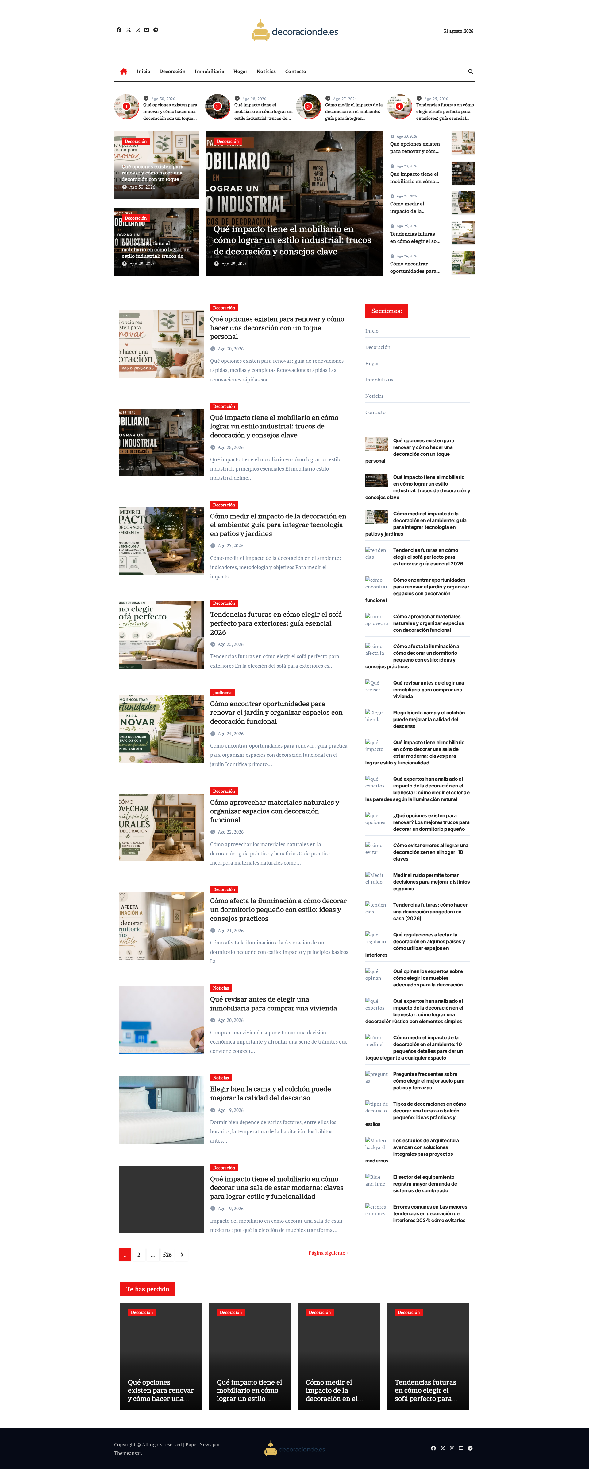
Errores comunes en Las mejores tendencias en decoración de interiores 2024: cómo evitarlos (430, 1213)
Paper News (198, 1444)
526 (167, 1254)
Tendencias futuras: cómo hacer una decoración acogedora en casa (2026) (430, 911)
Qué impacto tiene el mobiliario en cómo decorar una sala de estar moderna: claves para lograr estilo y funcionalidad (277, 1187)
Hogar (240, 71)
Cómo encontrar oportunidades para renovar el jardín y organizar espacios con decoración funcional (276, 712)
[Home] (124, 71)
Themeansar (127, 1453)
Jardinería (222, 692)
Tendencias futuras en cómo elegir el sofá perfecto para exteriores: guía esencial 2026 (276, 623)
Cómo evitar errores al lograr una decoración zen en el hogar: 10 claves (431, 852)
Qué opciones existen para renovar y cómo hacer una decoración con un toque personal (152, 176)
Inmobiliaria (209, 71)
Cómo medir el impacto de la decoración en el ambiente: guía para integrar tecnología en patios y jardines (354, 118)
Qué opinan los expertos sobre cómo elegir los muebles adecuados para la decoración (428, 978)
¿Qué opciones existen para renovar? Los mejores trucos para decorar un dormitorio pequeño (431, 822)
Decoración (173, 71)
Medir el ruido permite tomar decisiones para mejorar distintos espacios (431, 882)
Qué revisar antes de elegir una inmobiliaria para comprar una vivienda (273, 1003)
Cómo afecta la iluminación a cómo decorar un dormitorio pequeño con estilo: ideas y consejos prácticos (278, 909)
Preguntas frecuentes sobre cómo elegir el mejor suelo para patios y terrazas (428, 1081)
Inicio (143, 71)
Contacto (295, 71)
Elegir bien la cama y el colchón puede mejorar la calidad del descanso (270, 1093)
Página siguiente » (329, 1252)
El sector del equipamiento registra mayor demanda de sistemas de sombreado (425, 1184)
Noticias (266, 71)
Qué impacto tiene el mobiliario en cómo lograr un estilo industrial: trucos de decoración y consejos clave (156, 252)
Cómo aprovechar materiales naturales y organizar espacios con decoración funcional (274, 811)
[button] (374, 202)
